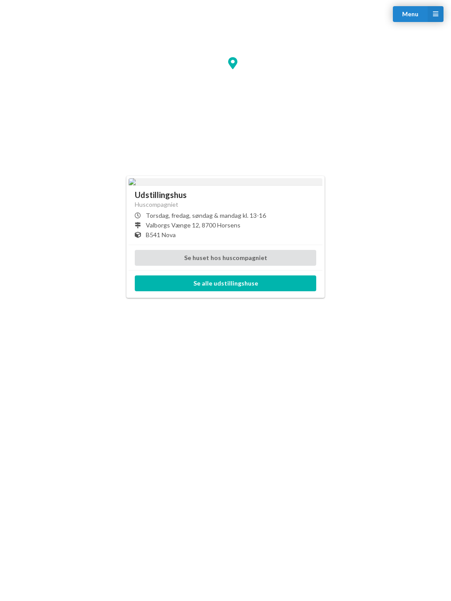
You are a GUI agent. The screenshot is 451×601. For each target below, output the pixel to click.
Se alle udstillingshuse (225, 283)
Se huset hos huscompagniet (225, 257)
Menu (410, 14)
